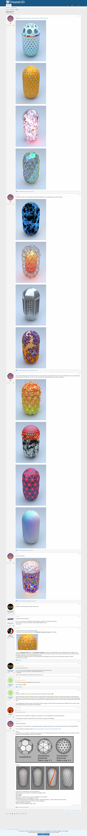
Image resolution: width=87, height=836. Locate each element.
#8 (79, 663)
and (23, 807)
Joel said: (18, 710)
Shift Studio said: (19, 666)
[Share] (78, 16)
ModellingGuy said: (20, 680)
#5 (79, 604)
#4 (79, 553)
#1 (79, 16)
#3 (79, 373)
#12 (79, 721)
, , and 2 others (27, 370)
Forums (8, 5)
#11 (79, 707)
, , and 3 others (25, 191)
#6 (79, 616)
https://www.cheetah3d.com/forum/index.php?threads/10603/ (47, 729)
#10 (79, 690)
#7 (79, 628)
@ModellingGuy (19, 621)
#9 (79, 677)
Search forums (13, 7)
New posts (8, 7)
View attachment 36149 (20, 712)
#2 (79, 194)
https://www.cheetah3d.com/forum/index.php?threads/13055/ (34, 18)
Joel (7, 13)
